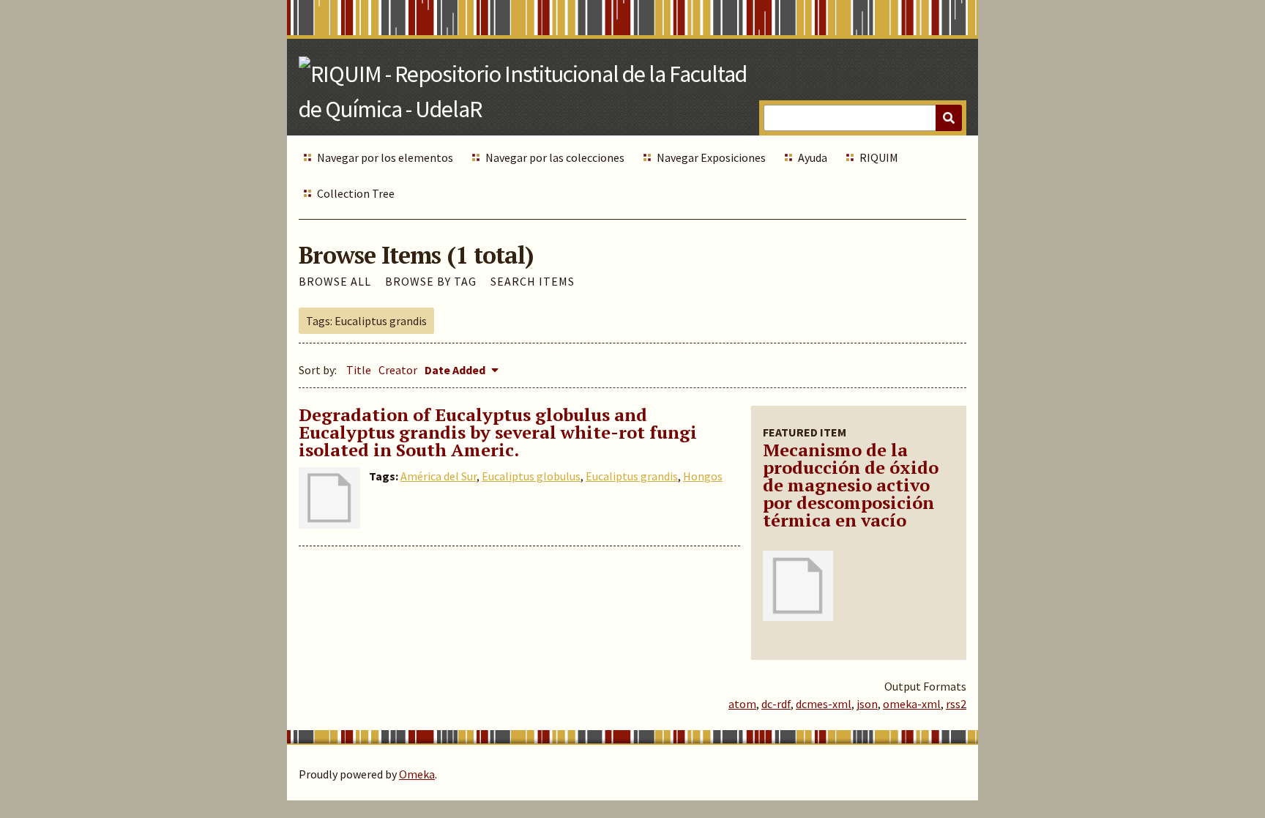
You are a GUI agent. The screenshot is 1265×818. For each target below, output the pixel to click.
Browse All (335, 281)
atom (742, 703)
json (867, 703)
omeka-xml (912, 703)
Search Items (532, 281)
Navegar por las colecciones (554, 157)
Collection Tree (356, 193)
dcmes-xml (823, 703)
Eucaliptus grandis (632, 476)
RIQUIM (878, 157)
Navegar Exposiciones (711, 157)
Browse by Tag (431, 281)
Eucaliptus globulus (531, 476)
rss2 (956, 703)
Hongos (703, 476)
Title (358, 369)
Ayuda (812, 157)
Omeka (417, 774)
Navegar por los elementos (385, 157)
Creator (397, 369)
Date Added (456, 369)
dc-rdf (776, 703)
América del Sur (438, 476)
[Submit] (949, 118)
